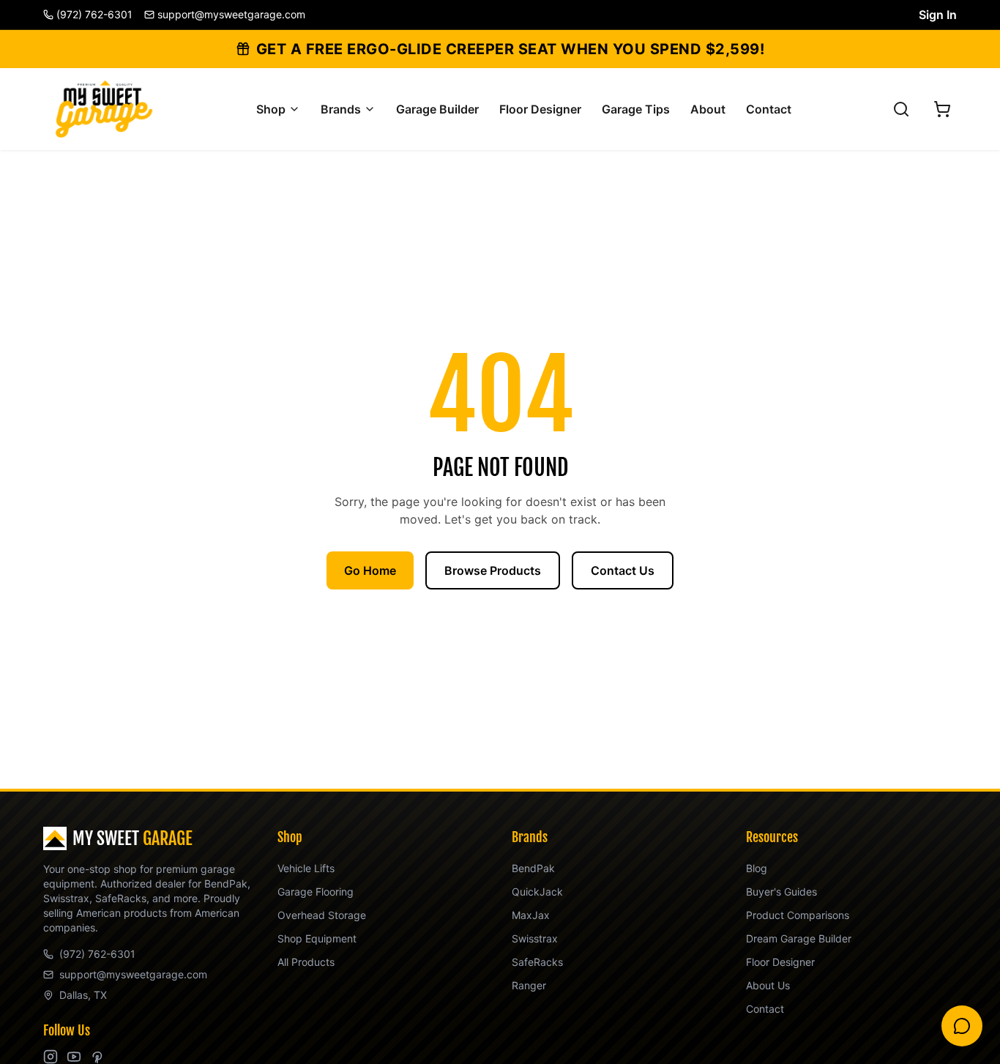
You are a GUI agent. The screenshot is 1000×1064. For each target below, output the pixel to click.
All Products (306, 962)
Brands (341, 109)
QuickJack (537, 891)
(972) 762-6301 (97, 954)
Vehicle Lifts (306, 868)
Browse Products (492, 570)
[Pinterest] (97, 1056)
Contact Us (622, 570)
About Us (768, 985)
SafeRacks (537, 962)
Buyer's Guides (781, 891)
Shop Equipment (317, 938)
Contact (768, 109)
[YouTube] (74, 1056)
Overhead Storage (321, 915)
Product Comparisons (797, 915)
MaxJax (531, 915)
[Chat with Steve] (961, 1025)
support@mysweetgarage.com (133, 974)
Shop (271, 109)
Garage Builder (437, 109)
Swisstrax (535, 938)
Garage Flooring (315, 891)
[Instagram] (50, 1056)
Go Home (370, 570)
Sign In (938, 14)
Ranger (529, 985)
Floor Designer (540, 109)
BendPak (533, 868)
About (707, 109)
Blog (756, 868)
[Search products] (901, 109)
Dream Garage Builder (798, 938)
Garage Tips (636, 109)
